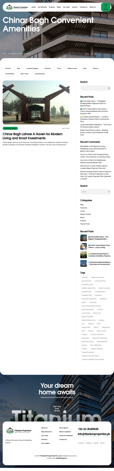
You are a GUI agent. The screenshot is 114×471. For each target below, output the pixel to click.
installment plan (86, 295)
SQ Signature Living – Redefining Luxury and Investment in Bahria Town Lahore (93, 148)
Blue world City (86, 281)
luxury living (86, 313)
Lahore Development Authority (91, 306)
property (84, 334)
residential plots (102, 341)
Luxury (59, 68)
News (85, 68)
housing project (87, 291)
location (100, 309)
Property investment (97, 334)
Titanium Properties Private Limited (93, 359)
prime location (101, 331)
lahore (84, 302)
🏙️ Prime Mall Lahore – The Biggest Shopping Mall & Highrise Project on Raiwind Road (93, 103)
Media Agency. (61, 458)
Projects (95, 68)
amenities (85, 277)
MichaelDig (84, 146)
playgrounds (106, 327)
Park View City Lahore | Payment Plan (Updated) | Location (95, 176)
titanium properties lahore (90, 356)
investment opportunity (89, 299)
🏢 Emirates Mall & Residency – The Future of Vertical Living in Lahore (99, 264)
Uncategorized (40, 74)
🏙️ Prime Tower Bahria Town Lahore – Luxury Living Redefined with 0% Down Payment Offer (94, 111)
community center (87, 284)
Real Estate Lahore (88, 341)
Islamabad (103, 299)
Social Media (9, 74)
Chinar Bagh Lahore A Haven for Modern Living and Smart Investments (32, 136)
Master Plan (97, 313)
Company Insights (32, 68)
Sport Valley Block (96, 345)
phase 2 (96, 327)
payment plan (86, 327)
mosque (101, 320)
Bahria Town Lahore (97, 277)
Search (83, 81)
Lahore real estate (88, 309)
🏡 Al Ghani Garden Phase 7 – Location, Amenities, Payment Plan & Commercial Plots (94, 119)
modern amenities (87, 316)
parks (99, 324)
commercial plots (100, 281)
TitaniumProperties (88, 352)
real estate (85, 338)
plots (83, 331)
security (84, 345)
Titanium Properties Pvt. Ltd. (50, 456)
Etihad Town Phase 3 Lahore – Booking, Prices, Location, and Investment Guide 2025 (94, 132)
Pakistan (91, 324)
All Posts (8, 68)
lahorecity (93, 302)
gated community (104, 288)
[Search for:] (95, 192)
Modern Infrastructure (89, 320)
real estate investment (99, 338)
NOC (83, 324)
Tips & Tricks (24, 74)
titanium (84, 349)
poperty (90, 331)
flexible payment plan (88, 288)
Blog (18, 68)
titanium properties (96, 349)
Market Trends (72, 68)
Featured (48, 68)
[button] (57, 408)
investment (98, 295)
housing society (100, 291)
